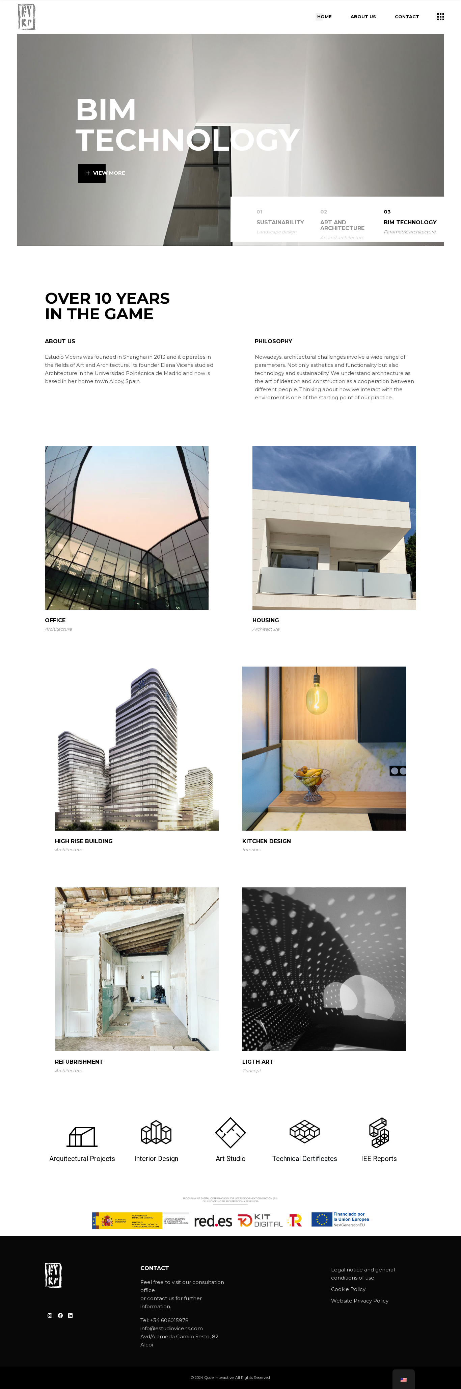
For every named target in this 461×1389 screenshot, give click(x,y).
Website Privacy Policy (359, 1300)
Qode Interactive (219, 1377)
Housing (265, 620)
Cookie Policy (348, 1289)
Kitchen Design (266, 841)
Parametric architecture (410, 231)
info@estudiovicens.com (171, 1328)
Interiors (251, 849)
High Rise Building (84, 841)
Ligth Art (257, 1062)
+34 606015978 (169, 1320)
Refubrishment (79, 1062)
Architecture (58, 629)
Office (55, 620)
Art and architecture (342, 237)
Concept (251, 1070)
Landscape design (276, 231)
